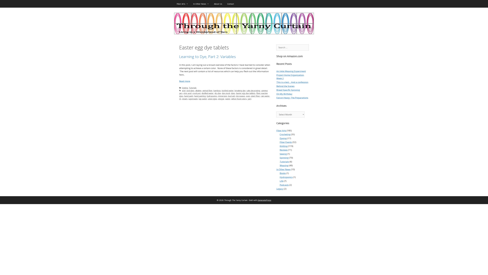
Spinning (284, 157)
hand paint (188, 96)
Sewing (283, 153)
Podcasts (284, 184)
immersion (222, 96)
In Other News (199, 4)
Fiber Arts (181, 4)
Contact (230, 4)
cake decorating (253, 90)
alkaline (198, 90)
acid (183, 90)
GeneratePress (264, 200)
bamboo (217, 90)
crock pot (196, 93)
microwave (240, 96)
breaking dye (240, 90)
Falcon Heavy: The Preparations (292, 97)
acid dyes (190, 90)
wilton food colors (239, 99)
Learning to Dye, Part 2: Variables (207, 56)
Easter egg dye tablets (245, 93)
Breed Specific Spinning (288, 89)
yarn (249, 99)
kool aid (231, 96)
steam (184, 99)
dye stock (226, 93)
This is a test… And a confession (292, 82)
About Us (218, 4)
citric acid (187, 93)
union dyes (212, 99)
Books (283, 173)
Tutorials (192, 88)
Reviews (284, 149)
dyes (233, 93)
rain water (265, 96)
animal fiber (207, 90)
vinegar (221, 99)
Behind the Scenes (285, 86)
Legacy (279, 188)
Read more (184, 81)
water (227, 99)
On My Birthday (284, 93)
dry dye (218, 93)
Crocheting (285, 134)
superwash (193, 99)
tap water (203, 99)
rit (180, 99)
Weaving (284, 165)
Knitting (284, 146)
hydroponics (212, 96)
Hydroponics (286, 177)
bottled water (228, 90)
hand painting (200, 96)
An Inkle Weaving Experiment (291, 71)
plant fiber (255, 96)
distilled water (208, 93)
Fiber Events (286, 142)
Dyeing (185, 88)
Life (281, 181)
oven (248, 96)
